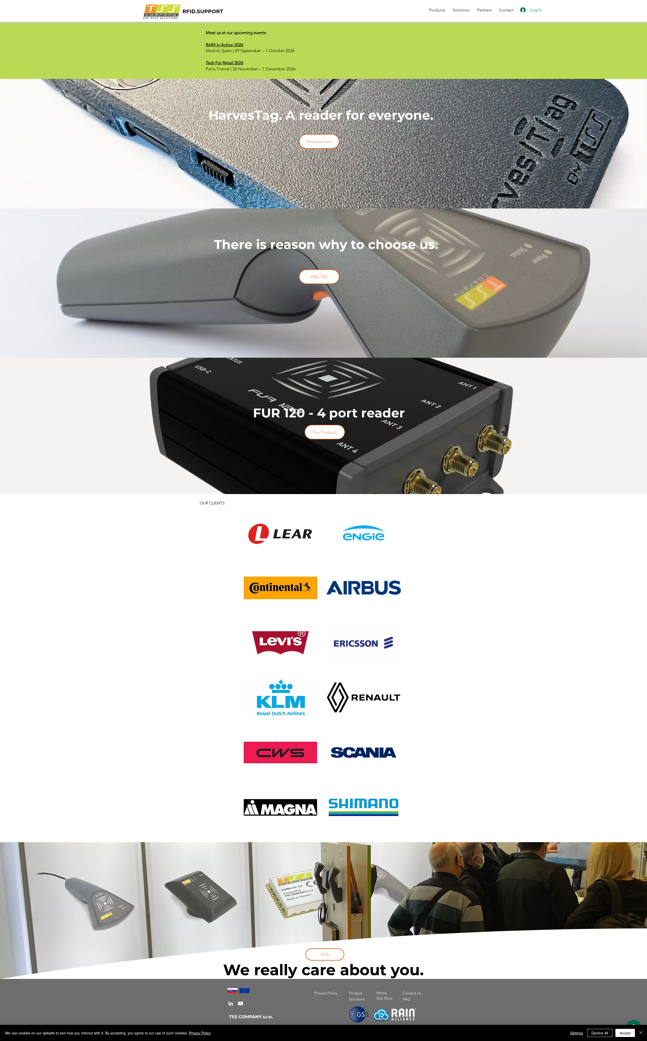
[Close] (641, 1033)
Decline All (599, 1032)
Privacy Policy (325, 993)
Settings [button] (576, 1032)
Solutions (356, 999)
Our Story (384, 998)
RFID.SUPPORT (202, 11)
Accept (625, 1032)
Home (381, 992)
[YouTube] (240, 1003)
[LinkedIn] (230, 1003)
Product (355, 993)
